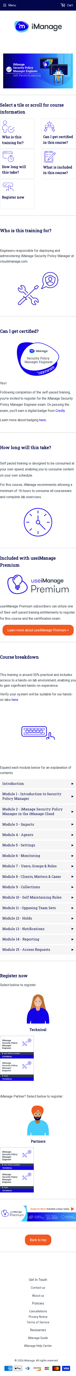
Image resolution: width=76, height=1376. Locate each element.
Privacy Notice (38, 1316)
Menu (12, 5)
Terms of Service (38, 1322)
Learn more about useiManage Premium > (38, 630)
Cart (69, 5)
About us (38, 1295)
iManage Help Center (38, 1345)
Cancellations (38, 1311)
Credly (60, 411)
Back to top (38, 1240)
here (15, 700)
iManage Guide (38, 1338)
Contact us (38, 1287)
